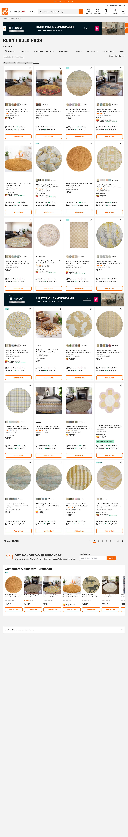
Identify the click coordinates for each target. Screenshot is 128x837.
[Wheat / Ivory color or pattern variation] (67, 256)
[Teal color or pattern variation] (101, 104)
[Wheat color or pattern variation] (67, 104)
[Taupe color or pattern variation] (40, 104)
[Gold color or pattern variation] (7, 104)
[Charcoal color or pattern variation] (79, 499)
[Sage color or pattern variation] (73, 104)
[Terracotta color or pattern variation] (79, 345)
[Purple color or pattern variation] (70, 104)
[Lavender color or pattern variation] (101, 256)
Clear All (36, 63)
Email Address (85, 554)
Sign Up (112, 558)
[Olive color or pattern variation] (76, 422)
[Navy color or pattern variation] (70, 422)
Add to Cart (18, 136)
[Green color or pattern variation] (76, 104)
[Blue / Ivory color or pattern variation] (70, 256)
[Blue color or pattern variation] (12, 345)
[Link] (18, 103)
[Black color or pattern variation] (40, 180)
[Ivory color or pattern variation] (104, 180)
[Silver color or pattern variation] (15, 422)
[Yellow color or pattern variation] (98, 256)
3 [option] (102, 541)
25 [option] (118, 541)
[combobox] (58, 12)
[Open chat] (126, 28)
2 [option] (98, 541)
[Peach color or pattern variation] (18, 422)
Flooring (13, 18)
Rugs (19, 18)
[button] (117, 56)
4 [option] (106, 541)
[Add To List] (30, 68)
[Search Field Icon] (81, 11)
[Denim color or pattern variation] (18, 104)
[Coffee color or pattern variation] (73, 422)
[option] (122, 541)
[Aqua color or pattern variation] (9, 422)
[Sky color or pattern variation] (46, 180)
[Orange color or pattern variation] (107, 180)
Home (5, 18)
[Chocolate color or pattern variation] (9, 104)
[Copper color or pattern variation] (15, 104)
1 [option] (94, 541)
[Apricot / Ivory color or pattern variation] (73, 256)
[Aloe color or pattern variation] (109, 256)
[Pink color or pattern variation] (79, 104)
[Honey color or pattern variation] (104, 345)
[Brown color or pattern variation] (107, 104)
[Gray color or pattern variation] (109, 104)
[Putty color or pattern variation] (12, 104)
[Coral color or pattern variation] (107, 256)
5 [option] (110, 541)
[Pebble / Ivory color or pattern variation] (76, 256)
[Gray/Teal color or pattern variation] (101, 499)
